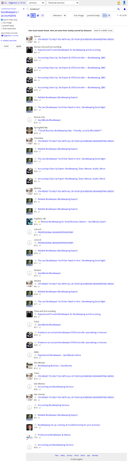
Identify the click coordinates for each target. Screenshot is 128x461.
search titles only (10, 20)
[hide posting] (39, 42)
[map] (42, 15)
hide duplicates (9, 28)
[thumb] (33, 15)
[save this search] (124, 9)
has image (7, 22)
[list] (28, 15)
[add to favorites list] (35, 39)
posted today (8, 25)
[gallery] (38, 15)
